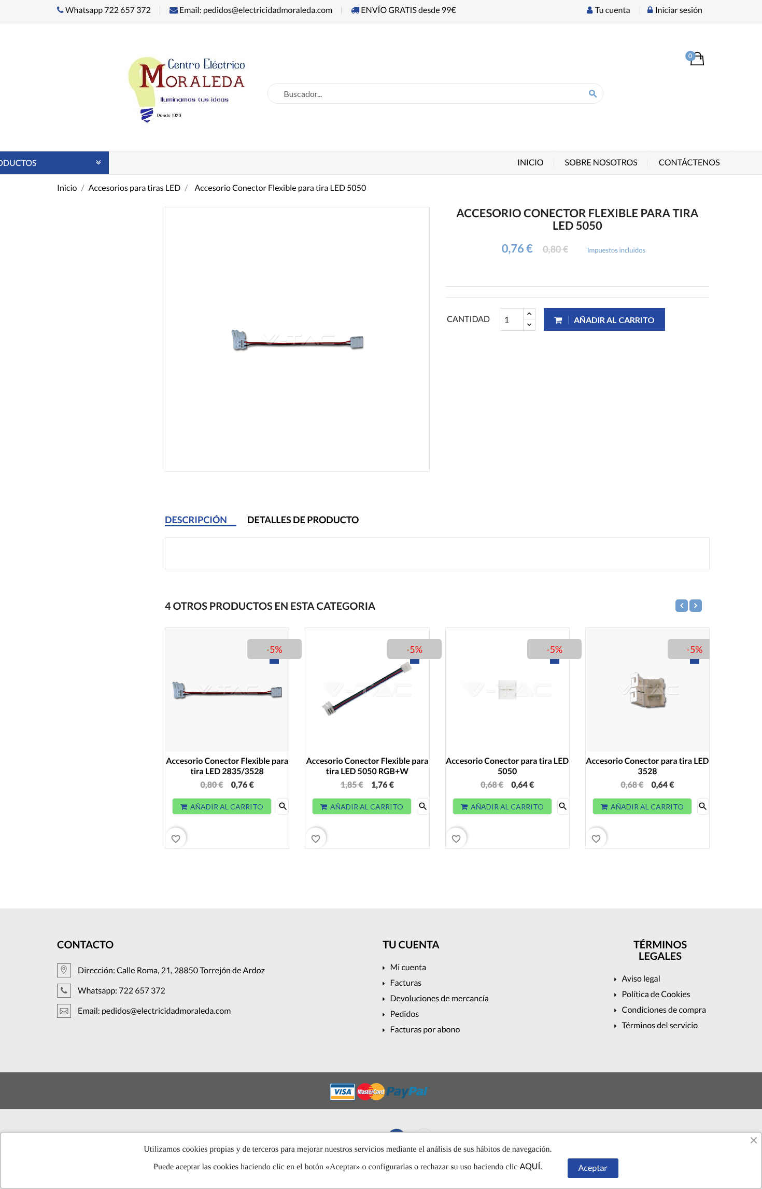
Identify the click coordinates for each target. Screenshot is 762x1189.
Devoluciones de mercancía (439, 999)
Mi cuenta (408, 967)
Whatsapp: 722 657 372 (120, 991)
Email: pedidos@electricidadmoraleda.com (255, 10)
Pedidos (404, 1014)
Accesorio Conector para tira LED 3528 (647, 766)
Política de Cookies (656, 994)
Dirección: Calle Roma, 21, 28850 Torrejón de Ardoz (171, 970)
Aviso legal (641, 979)
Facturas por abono (425, 1030)
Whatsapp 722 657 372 (108, 10)
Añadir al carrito (613, 320)
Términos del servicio (660, 1026)
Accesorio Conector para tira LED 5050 (507, 766)
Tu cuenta (411, 945)
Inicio (530, 162)
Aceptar (593, 1168)
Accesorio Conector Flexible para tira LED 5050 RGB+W (367, 766)
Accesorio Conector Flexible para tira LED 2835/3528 (227, 766)
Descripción (196, 519)
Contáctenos (689, 162)
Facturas (405, 983)
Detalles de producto (303, 519)
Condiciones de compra (663, 1010)
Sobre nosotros (601, 162)
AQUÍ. (530, 1166)
